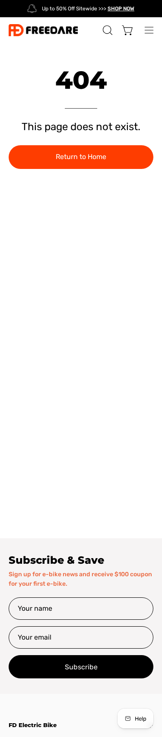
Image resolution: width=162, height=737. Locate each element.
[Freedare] (43, 30)
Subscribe (81, 667)
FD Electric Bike (33, 725)
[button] (107, 30)
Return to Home (81, 157)
